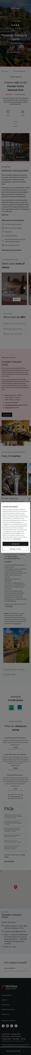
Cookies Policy (17, 538)
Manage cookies (15, 549)
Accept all (15, 544)
